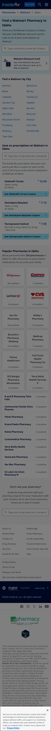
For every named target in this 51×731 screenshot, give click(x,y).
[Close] (47, 710)
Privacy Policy (13, 728)
